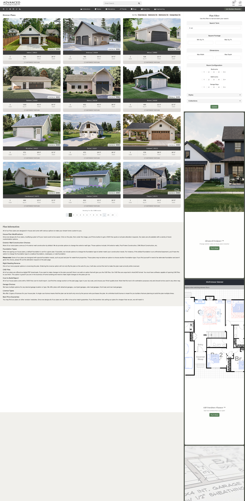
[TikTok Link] (16, 9)
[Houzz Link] (20, 9)
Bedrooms (151, 15)
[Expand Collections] (240, 100)
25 (108, 215)
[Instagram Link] (7, 9)
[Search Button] (139, 3)
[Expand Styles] (240, 95)
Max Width (200, 54)
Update (214, 107)
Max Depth (228, 54)
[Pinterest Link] (3, 9)
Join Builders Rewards (233, 9)
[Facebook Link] (13, 9)
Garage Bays (174, 15)
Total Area (141, 15)
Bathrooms (162, 15)
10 (100, 215)
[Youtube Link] (10, 9)
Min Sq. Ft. (200, 40)
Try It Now (214, 248)
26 (113, 215)
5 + (224, 72)
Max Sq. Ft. (228, 40)
